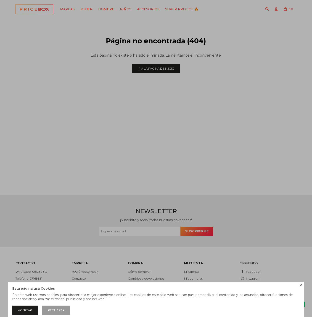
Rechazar (56, 310)
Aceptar (25, 310)
